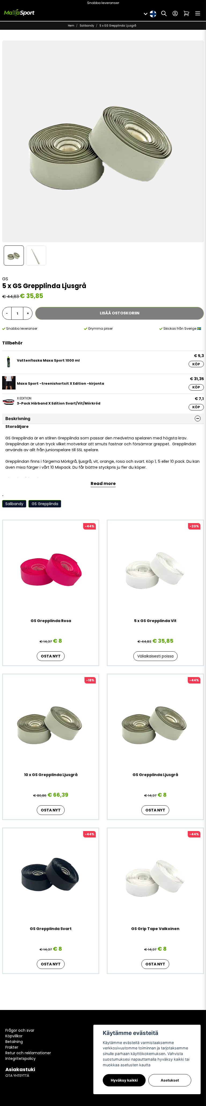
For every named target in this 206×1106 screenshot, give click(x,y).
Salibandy (87, 26)
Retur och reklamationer (28, 1053)
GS (5, 279)
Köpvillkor (14, 1036)
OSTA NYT (51, 656)
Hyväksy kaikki (124, 1080)
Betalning (14, 1041)
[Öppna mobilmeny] (198, 13)
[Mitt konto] (175, 13)
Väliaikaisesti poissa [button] (155, 656)
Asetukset (170, 1080)
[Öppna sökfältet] (164, 13)
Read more (103, 483)
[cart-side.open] (186, 13)
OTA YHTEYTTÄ (17, 1075)
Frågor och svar (19, 1030)
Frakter (11, 1047)
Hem (71, 26)
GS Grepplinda (45, 503)
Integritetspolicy (20, 1058)
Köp (196, 364)
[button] (153, 13)
